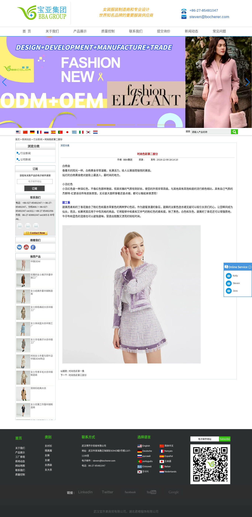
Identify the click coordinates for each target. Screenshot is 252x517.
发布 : (154, 160)
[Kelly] (36, 226)
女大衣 (48, 469)
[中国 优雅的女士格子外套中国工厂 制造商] (23, 276)
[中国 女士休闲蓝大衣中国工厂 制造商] (23, 325)
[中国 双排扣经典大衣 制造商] (23, 390)
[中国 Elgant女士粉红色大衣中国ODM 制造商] (23, 260)
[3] (20, 247)
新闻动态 (191, 31)
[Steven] (28, 226)
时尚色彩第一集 (76, 371)
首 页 (27, 31)
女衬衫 (48, 445)
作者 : (120, 160)
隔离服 (48, 450)
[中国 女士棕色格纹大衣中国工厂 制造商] (23, 309)
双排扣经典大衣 (38, 384)
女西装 (48, 465)
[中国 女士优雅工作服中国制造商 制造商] (23, 406)
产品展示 (80, 31)
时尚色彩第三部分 (78, 375)
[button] (86, 125)
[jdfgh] (85, 493)
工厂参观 (20, 456)
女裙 (47, 460)
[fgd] (107, 493)
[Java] (20, 226)
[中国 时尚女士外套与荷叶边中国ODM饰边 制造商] (23, 357)
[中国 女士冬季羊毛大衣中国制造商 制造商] (23, 374)
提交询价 (163, 31)
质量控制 (108, 31)
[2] (26, 247)
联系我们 (135, 31)
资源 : (142, 160)
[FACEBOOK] (129, 493)
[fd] (152, 493)
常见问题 (219, 31)
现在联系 (35, 233)
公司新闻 (25, 159)
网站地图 (20, 465)
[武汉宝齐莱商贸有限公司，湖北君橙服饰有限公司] (43, 13)
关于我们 (52, 31)
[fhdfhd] (174, 493)
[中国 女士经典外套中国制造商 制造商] (23, 293)
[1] (33, 247)
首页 (17, 139)
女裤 (47, 455)
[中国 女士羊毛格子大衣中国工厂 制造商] (23, 341)
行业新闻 (37, 139)
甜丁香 (66, 202)
